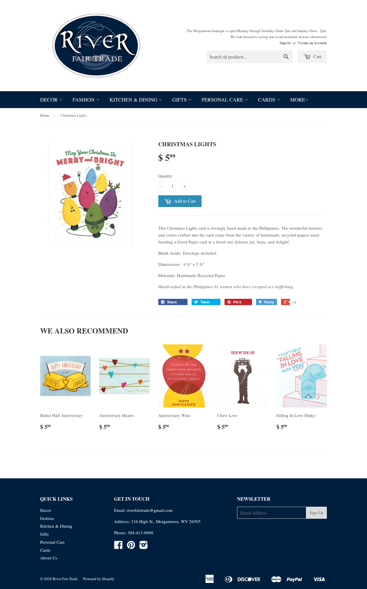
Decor (49, 99)
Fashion (84, 99)
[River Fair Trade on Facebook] (118, 546)
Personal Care (223, 99)
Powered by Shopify (98, 578)
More (297, 99)
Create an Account (312, 42)
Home (44, 115)
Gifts (180, 99)
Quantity (165, 176)
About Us (48, 558)
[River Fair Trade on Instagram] (143, 546)
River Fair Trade (65, 578)
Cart (316, 56)
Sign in (285, 42)
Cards (267, 99)
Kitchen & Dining (134, 99)
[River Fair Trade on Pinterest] (131, 546)
